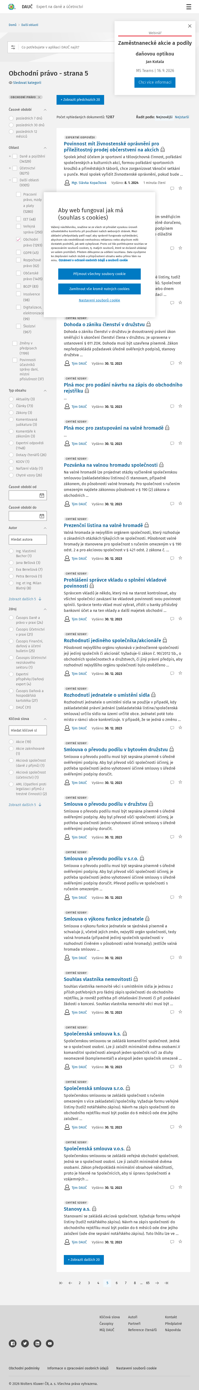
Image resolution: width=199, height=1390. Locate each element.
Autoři (132, 1317)
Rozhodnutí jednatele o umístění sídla (107, 695)
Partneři (134, 1324)
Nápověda (173, 1330)
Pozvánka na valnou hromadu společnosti (111, 465)
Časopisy (106, 1324)
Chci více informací (155, 82)
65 (147, 1283)
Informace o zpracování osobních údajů (77, 1368)
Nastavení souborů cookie (136, 1368)
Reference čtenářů (142, 1330)
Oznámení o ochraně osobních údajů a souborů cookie (93, 260)
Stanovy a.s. (77, 1209)
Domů (13, 25)
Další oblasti (29, 25)
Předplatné (173, 1324)
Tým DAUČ (79, 364)
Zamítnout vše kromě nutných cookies (99, 289)
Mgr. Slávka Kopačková (89, 183)
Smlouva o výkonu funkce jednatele (104, 919)
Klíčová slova (110, 1317)
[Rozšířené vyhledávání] (13, 47)
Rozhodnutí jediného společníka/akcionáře (112, 640)
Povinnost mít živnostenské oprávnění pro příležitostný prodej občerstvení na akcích (111, 147)
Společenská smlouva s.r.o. (94, 1088)
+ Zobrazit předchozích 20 (80, 100)
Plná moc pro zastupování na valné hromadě (114, 428)
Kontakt (171, 1317)
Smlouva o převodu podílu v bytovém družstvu (116, 749)
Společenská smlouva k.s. (92, 1034)
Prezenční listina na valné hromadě (103, 525)
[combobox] (99, 47)
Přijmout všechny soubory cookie (99, 274)
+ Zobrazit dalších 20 (84, 1260)
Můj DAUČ (107, 1330)
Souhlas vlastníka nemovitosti (98, 979)
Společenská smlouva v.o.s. (94, 1149)
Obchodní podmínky (24, 1368)
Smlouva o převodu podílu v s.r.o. (101, 858)
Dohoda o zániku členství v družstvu (104, 324)
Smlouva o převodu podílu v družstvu (105, 804)
